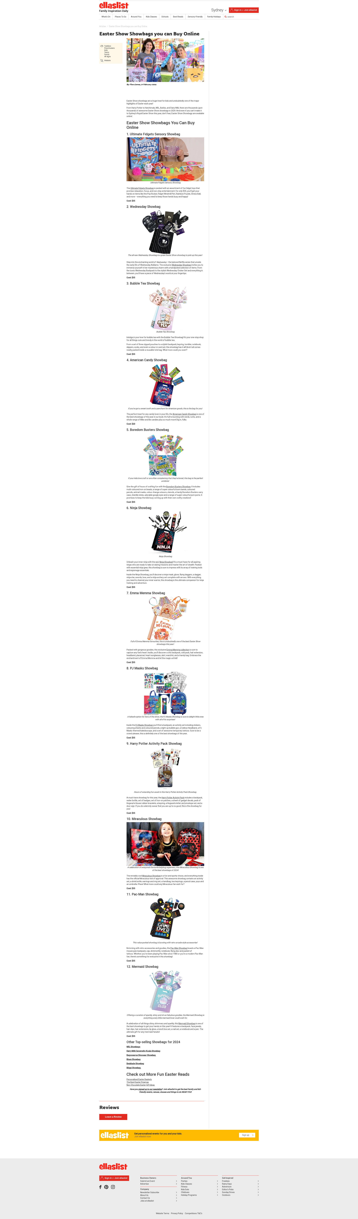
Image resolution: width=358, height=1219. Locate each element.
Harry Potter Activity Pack (173, 798)
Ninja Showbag (166, 562)
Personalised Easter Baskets (139, 1079)
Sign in (237, 10)
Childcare (185, 1192)
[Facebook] (101, 1188)
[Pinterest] (107, 1188)
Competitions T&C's (193, 1213)
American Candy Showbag (184, 414)
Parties (184, 1181)
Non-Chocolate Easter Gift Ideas (141, 1085)
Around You (136, 17)
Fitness (184, 1187)
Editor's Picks (228, 1189)
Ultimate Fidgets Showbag (142, 188)
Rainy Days (227, 1184)
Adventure (226, 1187)
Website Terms (162, 1213)
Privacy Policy (177, 1213)
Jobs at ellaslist (147, 1201)
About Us (144, 1195)
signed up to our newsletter (150, 1089)
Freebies (226, 1181)
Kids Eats (185, 1189)
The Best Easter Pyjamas (138, 1082)
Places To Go (120, 17)
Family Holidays (214, 17)
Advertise (144, 1184)
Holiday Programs (189, 1195)
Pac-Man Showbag (178, 948)
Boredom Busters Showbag (178, 486)
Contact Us (145, 1198)
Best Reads (178, 17)
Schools (165, 17)
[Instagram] (113, 1188)
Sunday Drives (228, 1192)
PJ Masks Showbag (144, 725)
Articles (102, 26)
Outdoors (226, 1195)
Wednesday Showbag (181, 265)
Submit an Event (147, 1181)
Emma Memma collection (178, 650)
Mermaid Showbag (186, 1023)
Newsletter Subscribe (149, 1192)
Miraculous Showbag (151, 876)
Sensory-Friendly (195, 17)
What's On (106, 17)
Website (107, 60)
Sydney (217, 10)
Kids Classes (151, 17)
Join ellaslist (250, 10)
